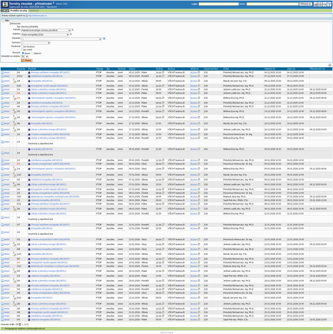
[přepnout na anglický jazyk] (325, 4)
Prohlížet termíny (19, 11)
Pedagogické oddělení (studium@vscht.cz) (25, 328)
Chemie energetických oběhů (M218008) (50, 134)
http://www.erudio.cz (37, 15)
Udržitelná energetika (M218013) (46, 76)
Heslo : (242, 4)
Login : (195, 4)
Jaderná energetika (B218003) (45, 200)
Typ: (19, 26)
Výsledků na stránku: (11, 56)
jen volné (28, 50)
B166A (194, 72)
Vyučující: (16, 42)
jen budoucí (29, 46)
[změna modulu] (7, 10)
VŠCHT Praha (166, 333)
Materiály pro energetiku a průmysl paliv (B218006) (55, 196)
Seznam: (16, 52)
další (26, 324)
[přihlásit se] (320, 4)
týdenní (37, 53)
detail (6, 72)
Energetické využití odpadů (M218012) (49, 86)
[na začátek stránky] (2, 328)
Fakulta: (17, 29)
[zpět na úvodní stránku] (316, 4)
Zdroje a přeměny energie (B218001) (48, 89)
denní (27, 53)
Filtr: (7, 20)
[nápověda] (329, 4)
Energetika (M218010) (41, 81)
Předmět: (16, 38)
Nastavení (52, 7)
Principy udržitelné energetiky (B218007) (50, 72)
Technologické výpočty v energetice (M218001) (53, 98)
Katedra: (17, 34)
